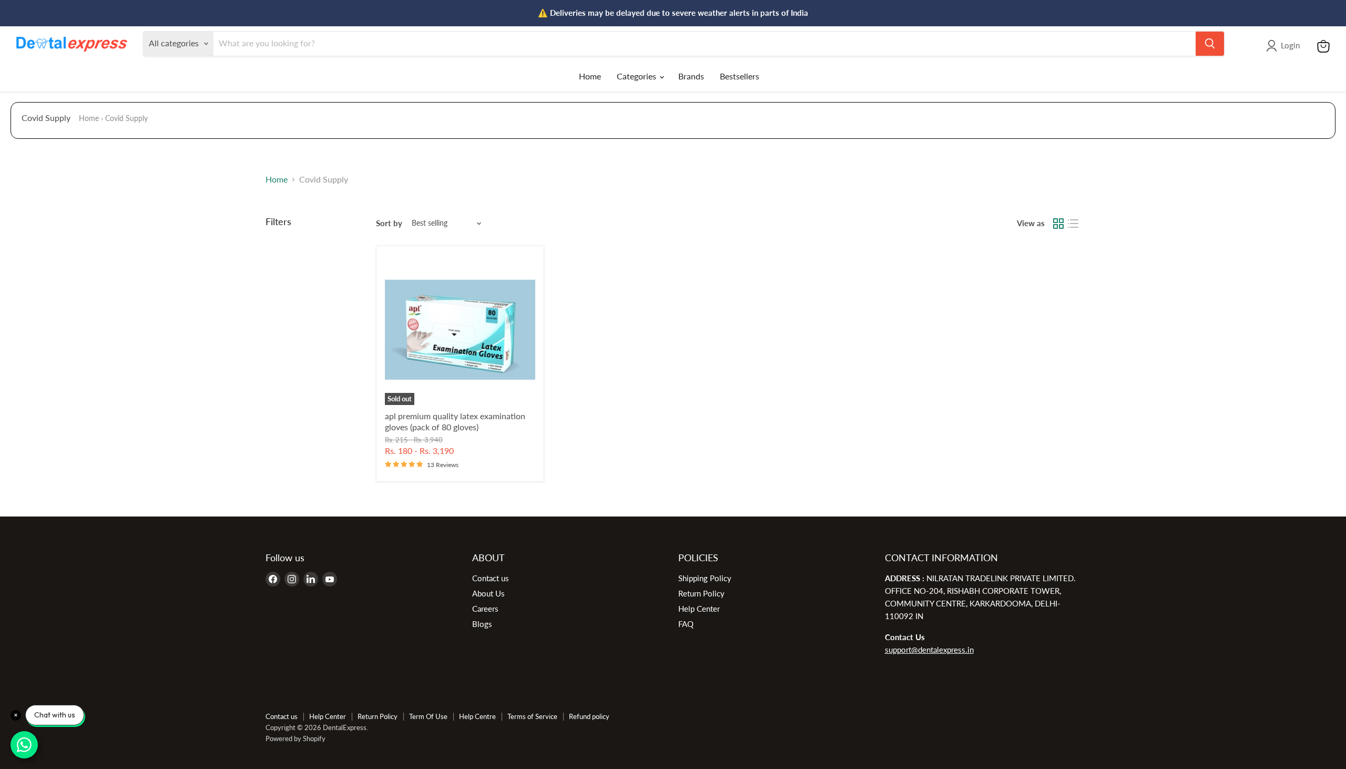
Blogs (482, 624)
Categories (637, 76)
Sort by (389, 223)
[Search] (1210, 44)
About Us (488, 593)
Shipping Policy (704, 578)
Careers (485, 608)
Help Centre (477, 716)
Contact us (490, 578)
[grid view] (1058, 223)
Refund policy (589, 716)
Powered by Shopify (295, 738)
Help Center (699, 608)
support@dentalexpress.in (929, 649)
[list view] (1073, 223)
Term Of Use (428, 716)
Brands (691, 76)
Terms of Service (532, 716)
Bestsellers (739, 76)
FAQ (686, 624)
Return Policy (701, 593)
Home (590, 76)
